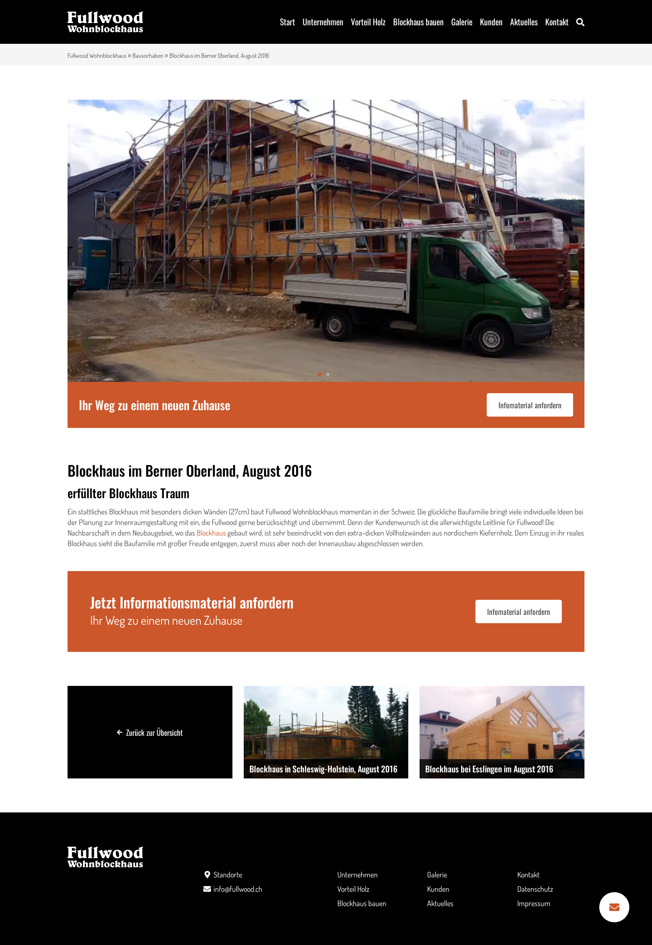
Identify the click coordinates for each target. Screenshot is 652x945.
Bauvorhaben (147, 55)
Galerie (461, 21)
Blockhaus (211, 532)
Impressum (534, 903)
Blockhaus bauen (418, 21)
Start (287, 21)
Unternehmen (323, 21)
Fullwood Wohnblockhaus (97, 55)
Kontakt (557, 21)
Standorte (228, 874)
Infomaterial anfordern (529, 405)
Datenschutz (535, 889)
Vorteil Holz (368, 21)
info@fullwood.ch (238, 889)
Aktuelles (524, 21)
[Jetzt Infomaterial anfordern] (614, 907)
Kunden (491, 21)
